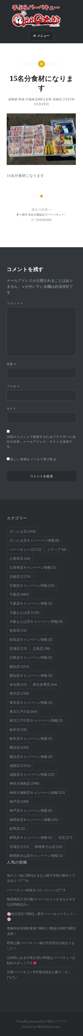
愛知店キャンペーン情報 (30, 675)
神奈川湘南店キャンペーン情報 (37, 792)
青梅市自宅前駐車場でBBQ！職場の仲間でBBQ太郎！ (41, 930)
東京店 (19, 693)
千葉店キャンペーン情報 (30, 603)
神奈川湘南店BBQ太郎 (35, 99)
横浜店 (19, 747)
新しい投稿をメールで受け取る (33, 459)
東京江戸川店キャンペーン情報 (36, 720)
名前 (11, 364)
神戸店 (19, 801)
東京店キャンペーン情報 (30, 702)
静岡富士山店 (48, 846)
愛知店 (19, 666)
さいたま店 (22, 531)
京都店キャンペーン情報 (31, 585)
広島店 (41, 648)
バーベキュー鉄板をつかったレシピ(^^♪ (36, 890)
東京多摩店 (45, 684)
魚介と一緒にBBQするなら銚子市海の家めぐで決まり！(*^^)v (41, 878)
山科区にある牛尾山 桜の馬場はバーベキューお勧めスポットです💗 (41, 960)
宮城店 (18, 648)
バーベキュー (25, 549)
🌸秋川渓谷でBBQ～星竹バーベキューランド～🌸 (41, 916)
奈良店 (18, 630)
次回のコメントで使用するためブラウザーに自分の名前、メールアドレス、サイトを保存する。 (41, 441)
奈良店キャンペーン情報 (30, 639)
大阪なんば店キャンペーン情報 (36, 621)
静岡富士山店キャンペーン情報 (36, 855)
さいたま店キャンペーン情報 (34, 540)
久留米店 (19, 558)
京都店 (20, 576)
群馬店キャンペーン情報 (30, 837)
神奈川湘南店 (24, 783)
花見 (65, 837)
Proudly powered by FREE (35, 1021)
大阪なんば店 (24, 612)
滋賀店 (20, 765)
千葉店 (19, 594)
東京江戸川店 (23, 711)
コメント (15, 303)
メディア (56, 549)
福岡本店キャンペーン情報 (33, 819)
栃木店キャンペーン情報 (30, 738)
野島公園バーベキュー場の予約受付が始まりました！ (41, 945)
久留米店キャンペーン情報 (32, 567)
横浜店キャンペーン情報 (30, 756)
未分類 (18, 684)
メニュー (43, 35)
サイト (12, 408)
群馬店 (17, 828)
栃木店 (18, 729)
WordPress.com (48, 1026)
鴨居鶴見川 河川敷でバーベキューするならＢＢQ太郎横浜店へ (41, 901)
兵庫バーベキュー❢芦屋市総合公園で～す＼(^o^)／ (39, 974)
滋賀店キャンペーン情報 (31, 774)
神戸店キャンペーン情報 (30, 810)
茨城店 (19, 846)
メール (13, 386)
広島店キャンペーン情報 (30, 657)
